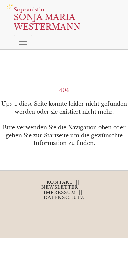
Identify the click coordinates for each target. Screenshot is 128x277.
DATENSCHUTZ (64, 197)
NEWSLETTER (59, 187)
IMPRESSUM (60, 192)
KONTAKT (60, 182)
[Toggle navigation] (23, 41)
